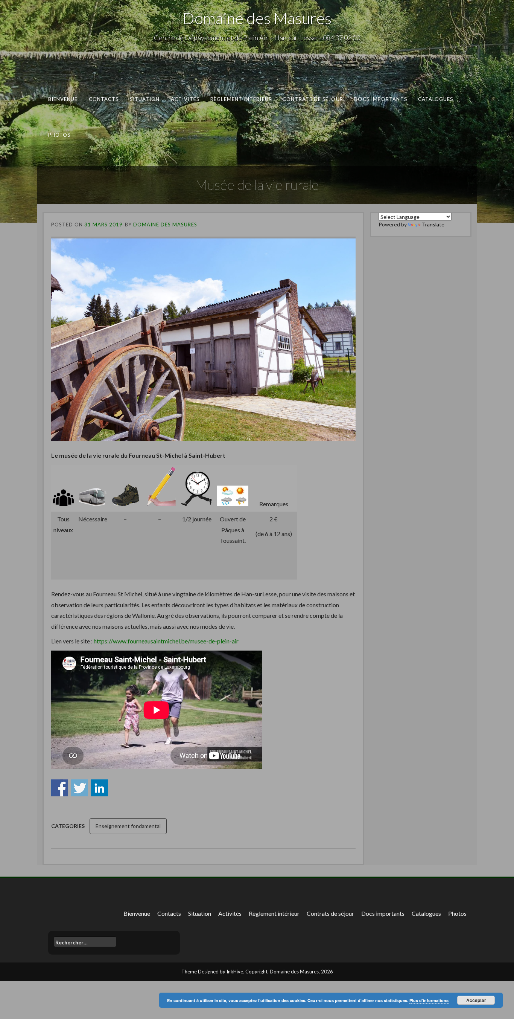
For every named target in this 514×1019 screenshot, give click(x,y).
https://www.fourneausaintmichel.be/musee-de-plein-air (166, 641)
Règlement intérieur (241, 99)
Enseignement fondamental (128, 826)
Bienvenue (63, 99)
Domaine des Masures (257, 18)
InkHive (235, 972)
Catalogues (435, 99)
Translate (433, 224)
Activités (185, 99)
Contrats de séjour (313, 99)
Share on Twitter (79, 787)
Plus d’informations (429, 1000)
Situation (145, 99)
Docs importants (380, 99)
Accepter (476, 1000)
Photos (59, 134)
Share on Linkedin (99, 787)
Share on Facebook (59, 787)
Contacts (104, 99)
